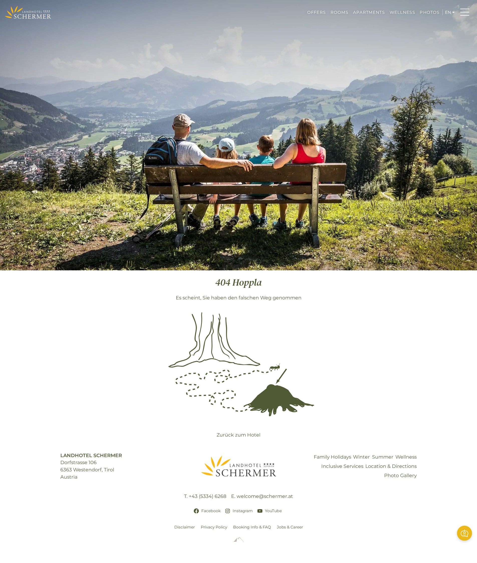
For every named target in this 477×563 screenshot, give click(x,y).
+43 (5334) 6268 (207, 496)
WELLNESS (402, 12)
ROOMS (340, 12)
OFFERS (316, 12)
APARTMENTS (369, 12)
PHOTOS (429, 12)
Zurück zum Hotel (238, 435)
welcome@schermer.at (265, 496)
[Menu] (464, 12)
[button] (464, 533)
